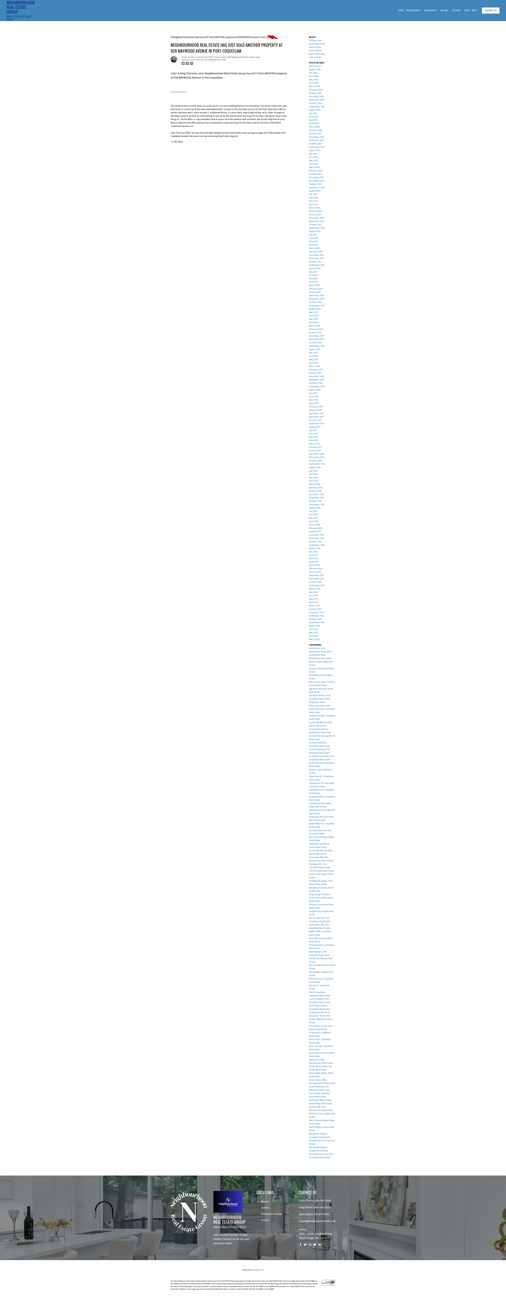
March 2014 (314, 565)
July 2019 (313, 353)
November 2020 (316, 299)
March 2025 (314, 127)
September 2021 (317, 265)
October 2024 (315, 143)
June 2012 (313, 629)
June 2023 (313, 197)
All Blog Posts (315, 40)
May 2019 (313, 359)
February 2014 (316, 568)
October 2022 (315, 224)
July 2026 (313, 73)
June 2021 (313, 275)
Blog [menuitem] (466, 10)
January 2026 (315, 93)
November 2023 (316, 181)
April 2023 (313, 204)
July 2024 (313, 154)
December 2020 (316, 295)
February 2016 (316, 487)
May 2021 (313, 278)
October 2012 (315, 619)
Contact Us (491, 10)
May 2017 (313, 437)
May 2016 (313, 477)
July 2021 (313, 272)
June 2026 (313, 76)
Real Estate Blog (317, 54)
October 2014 (315, 541)
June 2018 (313, 396)
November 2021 (316, 258)
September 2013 (317, 585)
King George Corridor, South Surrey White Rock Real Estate (321, 897)
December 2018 (316, 376)
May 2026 (313, 79)
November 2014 (316, 538)
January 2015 (315, 531)
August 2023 (314, 191)
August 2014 (314, 548)
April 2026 (313, 83)
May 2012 (313, 632)
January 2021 (315, 292)
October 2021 (315, 261)
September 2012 (317, 622)
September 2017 (317, 423)
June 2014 (313, 555)
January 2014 (315, 572)
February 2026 (316, 90)
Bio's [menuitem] (474, 10)
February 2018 (316, 406)
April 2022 (313, 245)
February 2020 (316, 329)
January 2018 (315, 410)
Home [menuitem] (401, 10)
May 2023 (313, 201)
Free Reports (413, 10)
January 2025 (315, 133)
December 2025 (316, 96)
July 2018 (313, 393)
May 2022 (313, 241)
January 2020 (315, 332)
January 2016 (315, 491)
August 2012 (314, 626)
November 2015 (316, 497)
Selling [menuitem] (456, 10)
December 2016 (316, 454)
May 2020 (313, 319)
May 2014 (313, 558)
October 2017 (315, 420)
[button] (490, 11)
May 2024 (313, 160)
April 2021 (313, 282)
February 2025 (316, 130)
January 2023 (315, 214)
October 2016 (315, 460)
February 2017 (315, 447)
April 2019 (313, 363)
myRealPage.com (257, 1270)
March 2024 (314, 167)
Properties (430, 10)
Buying (444, 10)
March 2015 (314, 524)
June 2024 (313, 157)
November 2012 (316, 616)
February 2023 (316, 211)
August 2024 (315, 150)
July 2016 (313, 471)
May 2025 (313, 120)
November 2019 (316, 339)
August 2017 (314, 427)
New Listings (315, 47)
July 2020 (313, 312)
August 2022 (314, 231)
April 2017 (313, 440)
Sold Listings (315, 57)
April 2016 (313, 481)
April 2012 (313, 636)
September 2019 (317, 346)
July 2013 (313, 592)
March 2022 (314, 248)
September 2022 (317, 228)
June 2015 (313, 514)
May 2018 (313, 400)
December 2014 (316, 535)
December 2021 (316, 255)
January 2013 (315, 609)
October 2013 (315, 582)
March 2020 (314, 326)
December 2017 (316, 413)
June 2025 (313, 116)
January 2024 (315, 174)
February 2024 (316, 170)
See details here (178, 92)
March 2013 (314, 605)
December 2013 (316, 575)
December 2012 (316, 612)
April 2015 (313, 521)
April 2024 (313, 164)
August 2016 (314, 467)
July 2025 (313, 113)
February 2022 (316, 251)
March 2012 (314, 639)
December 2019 (316, 336)
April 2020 (313, 322)
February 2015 (315, 528)
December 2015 (316, 494)
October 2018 (315, 383)
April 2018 (313, 403)
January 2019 (315, 373)
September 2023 (317, 187)
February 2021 (315, 288)
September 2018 (317, 386)
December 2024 (316, 137)
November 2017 (316, 417)
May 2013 (313, 599)
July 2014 (313, 551)
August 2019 (314, 349)
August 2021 (314, 268)
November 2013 (316, 578)
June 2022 (313, 238)
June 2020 (313, 315)
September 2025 (317, 106)
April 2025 (313, 123)
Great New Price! (317, 44)
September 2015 (317, 504)
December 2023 (316, 177)
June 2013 (313, 595)
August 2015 (314, 508)
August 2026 (315, 69)
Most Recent (315, 66)
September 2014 (317, 545)
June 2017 (313, 433)
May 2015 (313, 518)
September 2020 (317, 305)
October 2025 (315, 103)
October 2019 (315, 342)
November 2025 (316, 100)
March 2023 (314, 207)
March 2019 (314, 366)
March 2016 (314, 484)
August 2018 (314, 390)
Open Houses (315, 50)
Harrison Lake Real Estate (321, 871)
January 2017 (315, 450)
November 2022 (316, 221)
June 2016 (313, 474)
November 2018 (316, 380)
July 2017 (313, 430)
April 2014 (313, 562)
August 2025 (314, 110)
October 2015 (315, 501)
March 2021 (314, 285)
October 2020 (315, 302)
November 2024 (316, 140)
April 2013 (313, 602)
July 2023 (313, 194)
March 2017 (314, 444)
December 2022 (316, 218)
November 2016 (316, 457)
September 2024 (317, 147)
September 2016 (317, 464)
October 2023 (315, 184)
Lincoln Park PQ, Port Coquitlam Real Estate (208, 60)
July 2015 (313, 511)
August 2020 (315, 309)
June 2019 (313, 356)
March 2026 (314, 86)
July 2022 (313, 234)
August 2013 (314, 589)
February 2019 (316, 369)
